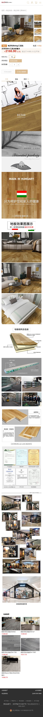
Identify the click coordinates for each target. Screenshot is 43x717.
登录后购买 (7, 72)
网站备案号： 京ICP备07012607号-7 (15, 704)
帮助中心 (13, 701)
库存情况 (4, 60)
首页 (3, 10)
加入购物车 (22, 72)
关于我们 (6, 701)
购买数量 (4, 64)
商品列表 (9, 10)
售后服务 (21, 701)
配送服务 (29, 701)
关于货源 (36, 701)
